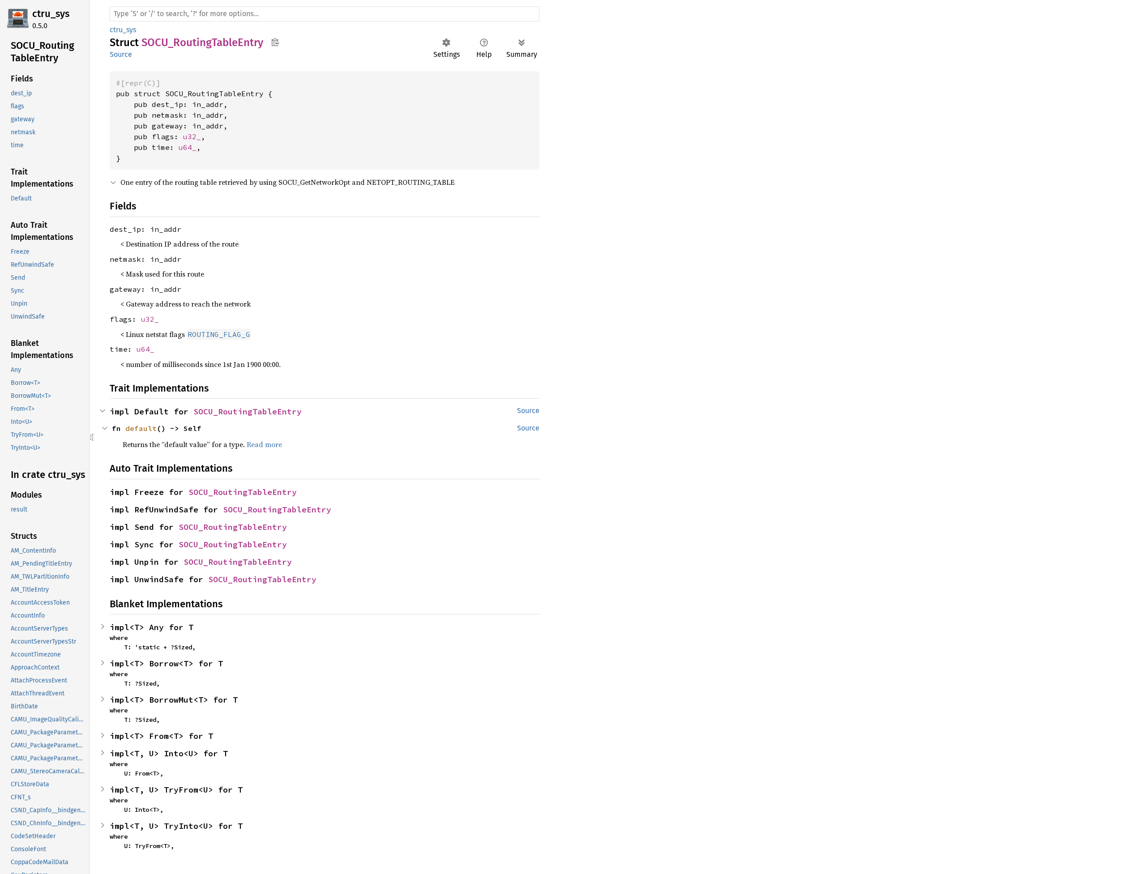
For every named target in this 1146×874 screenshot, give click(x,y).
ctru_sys (50, 14)
